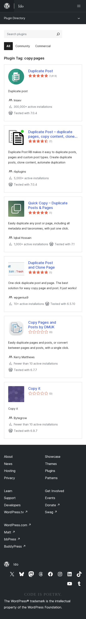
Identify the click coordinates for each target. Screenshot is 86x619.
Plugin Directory (14, 18)
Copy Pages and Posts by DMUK (42, 324)
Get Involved (54, 491)
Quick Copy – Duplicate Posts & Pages (48, 205)
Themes (51, 464)
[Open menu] (79, 6)
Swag (51, 512)
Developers (12, 505)
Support (10, 498)
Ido (15, 564)
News (8, 464)
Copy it (34, 388)
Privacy (9, 478)
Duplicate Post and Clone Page (41, 265)
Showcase (52, 457)
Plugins (50, 471)
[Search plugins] (58, 34)
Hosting (9, 471)
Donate (52, 505)
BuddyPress (15, 546)
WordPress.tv (16, 512)
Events (50, 498)
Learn (8, 491)
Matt (9, 532)
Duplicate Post (40, 71)
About (8, 457)
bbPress (12, 539)
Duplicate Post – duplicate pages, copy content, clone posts (51, 134)
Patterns (51, 478)
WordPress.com (17, 525)
